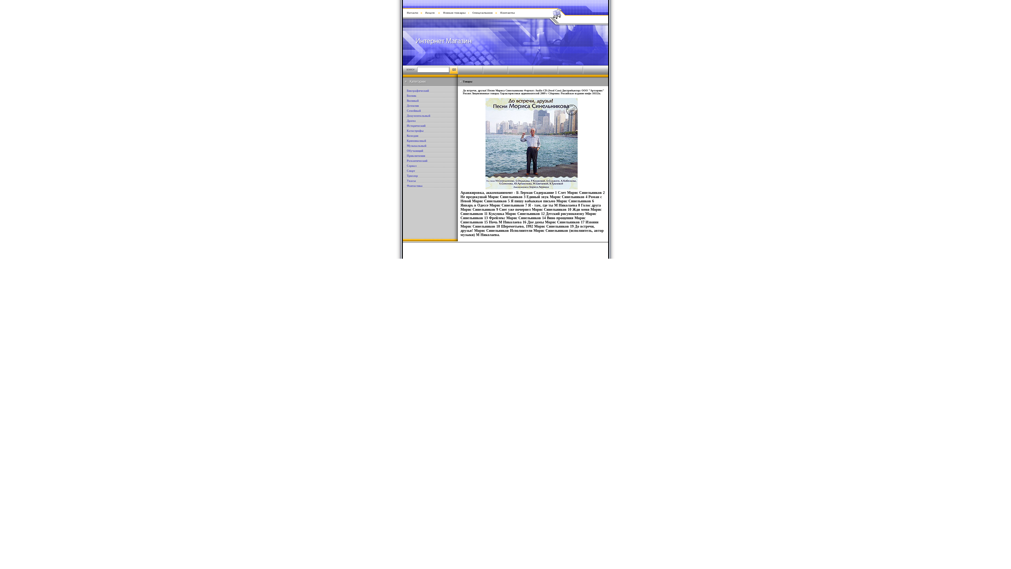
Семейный (414, 110)
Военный (413, 100)
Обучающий (415, 150)
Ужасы (411, 180)
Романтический (417, 160)
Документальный (418, 115)
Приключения (416, 155)
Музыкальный (416, 145)
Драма (411, 120)
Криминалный (416, 140)
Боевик (411, 95)
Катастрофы (415, 130)
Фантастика (415, 185)
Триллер (412, 175)
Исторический (416, 125)
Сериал (412, 165)
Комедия (412, 135)
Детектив (413, 105)
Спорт (411, 170)
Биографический (418, 90)
